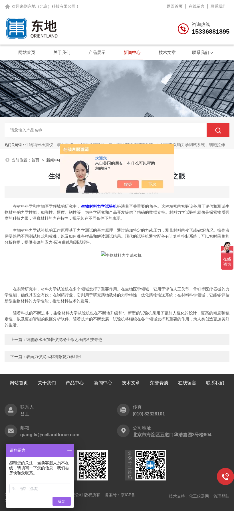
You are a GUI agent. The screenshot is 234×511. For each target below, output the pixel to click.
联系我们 (219, 6)
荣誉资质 (159, 382)
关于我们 (61, 52)
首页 (35, 160)
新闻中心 (132, 52)
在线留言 (197, 6)
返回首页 (175, 6)
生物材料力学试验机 (99, 206)
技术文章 (167, 52)
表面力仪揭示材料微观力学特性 (54, 356)
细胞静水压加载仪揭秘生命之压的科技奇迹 (64, 339)
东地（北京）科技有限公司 (52, 6)
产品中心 (75, 382)
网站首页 (26, 52)
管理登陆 (221, 496)
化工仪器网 (199, 496)
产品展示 (97, 52)
